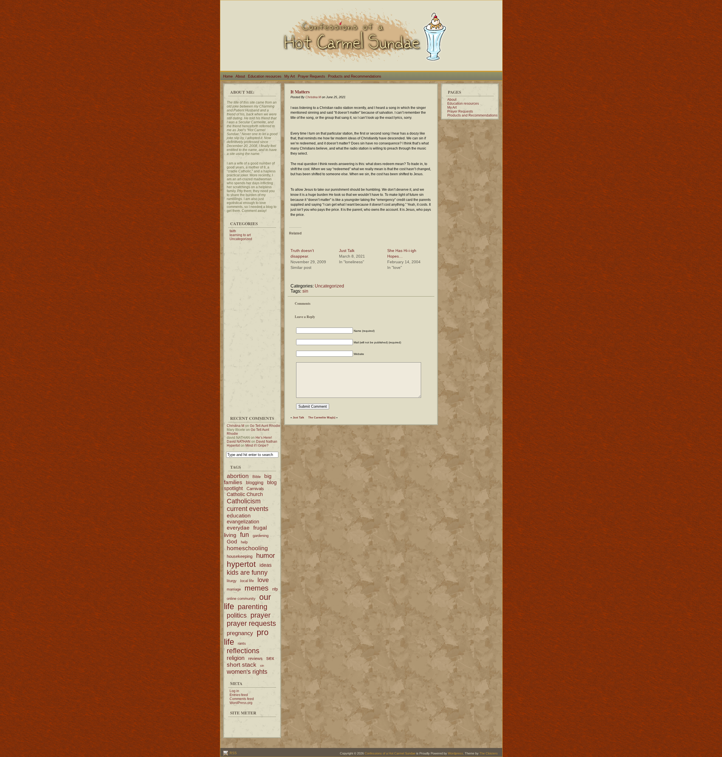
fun (244, 534)
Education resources (264, 76)
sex (270, 658)
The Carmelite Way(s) (321, 417)
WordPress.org (241, 703)
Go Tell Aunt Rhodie (265, 426)
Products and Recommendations (354, 76)
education (239, 516)
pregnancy (240, 633)
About (240, 76)
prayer (260, 615)
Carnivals (255, 488)
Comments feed (242, 699)
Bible (256, 477)
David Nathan (266, 442)
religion (236, 658)
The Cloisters (488, 753)
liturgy (232, 581)
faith (233, 231)
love (263, 579)
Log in (234, 691)
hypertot (241, 564)
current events (247, 508)
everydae (238, 528)
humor (265, 555)
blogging (254, 482)
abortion (238, 476)
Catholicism (244, 501)
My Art (289, 76)
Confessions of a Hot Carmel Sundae (390, 753)
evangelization (243, 522)
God (232, 542)
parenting (252, 607)
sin (262, 665)
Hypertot (233, 445)
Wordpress (455, 753)
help (244, 542)
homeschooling (247, 548)
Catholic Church (245, 494)
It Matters (300, 91)
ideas (265, 565)
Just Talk (347, 250)
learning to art (240, 235)
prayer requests (251, 623)
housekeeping (239, 556)
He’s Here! (264, 438)
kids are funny (247, 572)
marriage (234, 589)
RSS (233, 753)
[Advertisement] (252, 325)
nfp (275, 589)
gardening (260, 536)
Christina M (235, 426)
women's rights (247, 671)
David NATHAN (238, 442)
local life (247, 581)
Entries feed (239, 695)
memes (256, 588)
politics (237, 615)
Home (228, 76)
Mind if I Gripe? (256, 445)
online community (241, 598)
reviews (255, 658)
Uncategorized (241, 239)
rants (242, 643)
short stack (241, 664)
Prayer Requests (311, 76)
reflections (243, 651)
